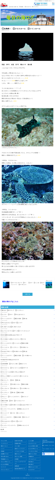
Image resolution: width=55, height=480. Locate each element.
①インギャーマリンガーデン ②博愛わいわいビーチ (15, 409)
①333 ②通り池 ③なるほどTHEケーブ (11, 335)
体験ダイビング (18, 453)
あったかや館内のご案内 (33, 446)
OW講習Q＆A (31, 456)
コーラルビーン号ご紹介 (19, 451)
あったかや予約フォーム (33, 448)
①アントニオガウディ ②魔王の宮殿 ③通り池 (14, 318)
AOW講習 (16, 459)
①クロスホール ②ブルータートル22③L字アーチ (14, 368)
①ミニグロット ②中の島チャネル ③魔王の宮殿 (14, 384)
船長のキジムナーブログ (33, 466)
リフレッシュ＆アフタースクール (20, 462)
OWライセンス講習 (18, 456)
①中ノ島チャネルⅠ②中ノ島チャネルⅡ (11, 326)
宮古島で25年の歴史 (19, 440)
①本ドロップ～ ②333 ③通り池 (10, 380)
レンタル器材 (31, 440)
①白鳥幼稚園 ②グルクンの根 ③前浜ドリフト (14, 363)
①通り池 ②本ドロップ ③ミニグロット (12, 310)
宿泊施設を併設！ (18, 443)
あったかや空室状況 (5, 464)
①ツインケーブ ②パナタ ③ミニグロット (13, 413)
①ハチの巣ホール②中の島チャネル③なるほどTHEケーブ (16, 405)
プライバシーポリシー (5, 469)
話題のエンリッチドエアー (20, 448)
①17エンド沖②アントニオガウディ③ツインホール (14, 376)
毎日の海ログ (31, 461)
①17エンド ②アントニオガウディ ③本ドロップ (14, 396)
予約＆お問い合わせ (5, 456)
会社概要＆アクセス (5, 453)
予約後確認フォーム (5, 459)
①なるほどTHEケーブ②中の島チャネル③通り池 (14, 351)
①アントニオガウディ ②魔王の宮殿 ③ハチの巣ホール (16, 355)
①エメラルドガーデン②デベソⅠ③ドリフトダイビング (15, 331)
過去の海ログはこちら (9, 301)
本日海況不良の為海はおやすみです (10, 359)
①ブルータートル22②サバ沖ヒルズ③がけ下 (13, 372)
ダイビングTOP (4, 440)
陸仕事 (2, 429)
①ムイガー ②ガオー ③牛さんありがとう (13, 314)
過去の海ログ (31, 464)
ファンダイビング (4, 443)
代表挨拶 (2, 451)
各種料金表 (17, 466)
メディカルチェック (32, 459)
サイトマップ (3, 466)
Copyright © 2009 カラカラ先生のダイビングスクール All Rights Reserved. (27, 478)
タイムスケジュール (32, 443)
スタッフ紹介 (17, 446)
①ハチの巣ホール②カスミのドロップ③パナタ (13, 339)
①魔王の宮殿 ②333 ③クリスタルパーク (13, 400)
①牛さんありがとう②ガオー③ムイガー (11, 322)
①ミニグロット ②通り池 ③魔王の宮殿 (12, 392)
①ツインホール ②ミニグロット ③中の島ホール (14, 347)
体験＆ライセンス (4, 446)
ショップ (2, 448)
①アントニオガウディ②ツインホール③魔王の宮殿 (14, 343)
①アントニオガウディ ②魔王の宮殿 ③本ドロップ (15, 417)
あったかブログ (32, 469)
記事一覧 (27, 294)
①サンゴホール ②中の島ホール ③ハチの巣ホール (15, 388)
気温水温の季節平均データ (20, 468)
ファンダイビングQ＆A (33, 451)
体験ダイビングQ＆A (33, 453)
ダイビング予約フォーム (5, 461)
